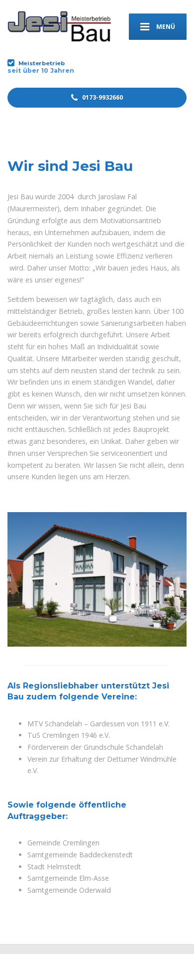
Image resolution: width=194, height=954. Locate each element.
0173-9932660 (102, 97)
